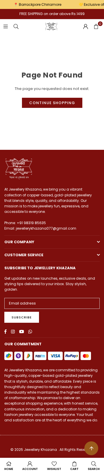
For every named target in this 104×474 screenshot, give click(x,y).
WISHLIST (54, 469)
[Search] (16, 26)
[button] (96, 26)
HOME (8, 469)
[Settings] (85, 26)
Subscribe (22, 317)
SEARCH (94, 469)
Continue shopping (52, 103)
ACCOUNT (30, 469)
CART (74, 469)
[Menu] (5, 26)
